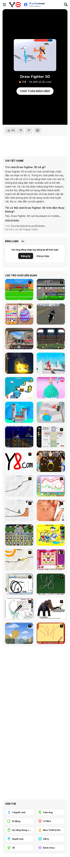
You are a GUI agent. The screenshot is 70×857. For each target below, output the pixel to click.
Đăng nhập (43, 256)
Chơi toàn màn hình (35, 91)
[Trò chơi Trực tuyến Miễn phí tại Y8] (15, 4)
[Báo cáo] (29, 130)
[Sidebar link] (4, 4)
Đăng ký (25, 256)
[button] (12, 220)
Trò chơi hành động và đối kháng (28, 225)
